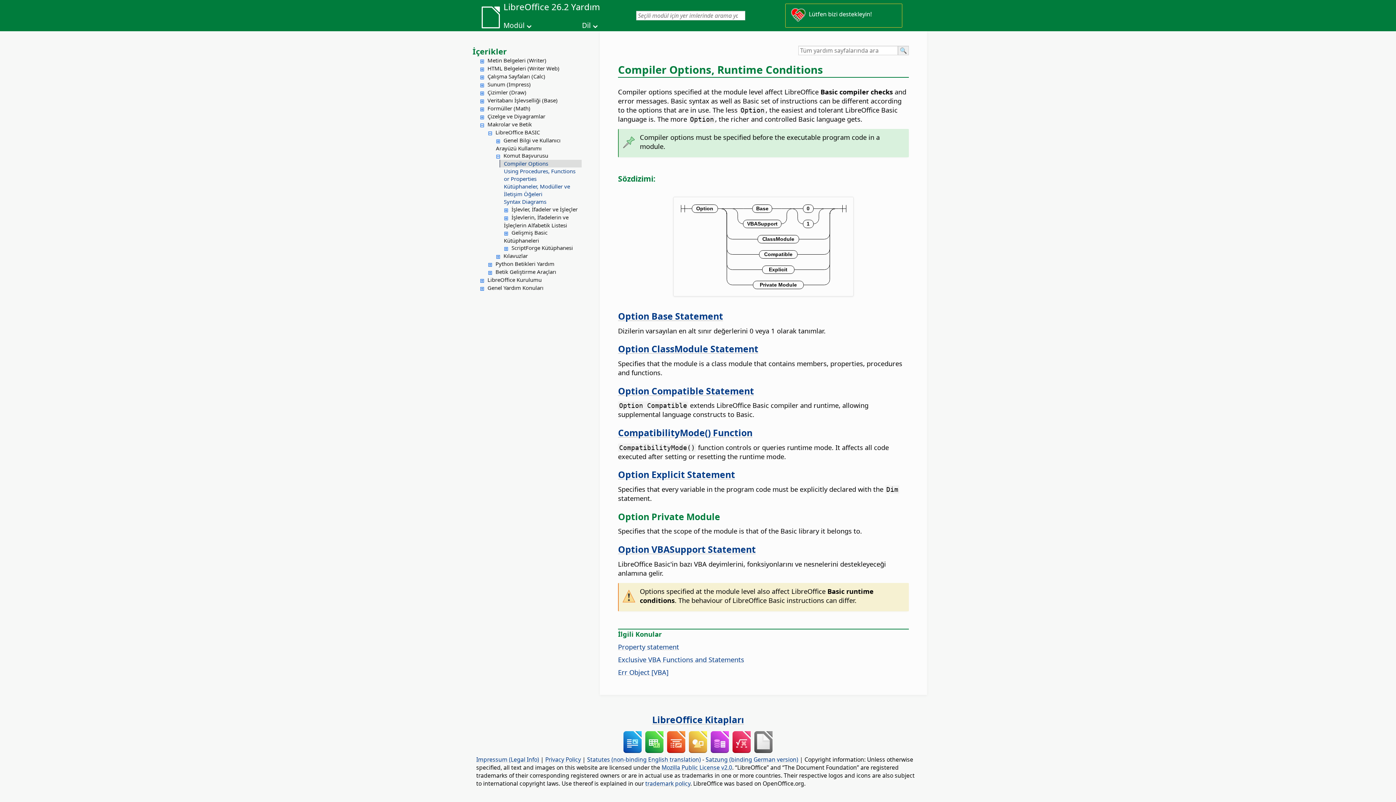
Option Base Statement (670, 316)
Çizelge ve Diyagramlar (516, 116)
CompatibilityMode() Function (685, 432)
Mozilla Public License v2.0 (697, 767)
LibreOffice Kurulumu (515, 279)
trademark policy (667, 783)
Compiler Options (526, 163)
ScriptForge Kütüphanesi (542, 247)
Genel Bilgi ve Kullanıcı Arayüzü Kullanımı (528, 144)
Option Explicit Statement (676, 474)
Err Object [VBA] (643, 672)
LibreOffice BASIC (518, 132)
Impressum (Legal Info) (507, 759)
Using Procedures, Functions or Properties (539, 174)
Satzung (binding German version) (752, 759)
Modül (514, 25)
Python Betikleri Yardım (525, 263)
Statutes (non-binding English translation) (644, 759)
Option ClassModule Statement (688, 349)
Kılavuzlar (516, 255)
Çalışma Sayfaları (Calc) (516, 76)
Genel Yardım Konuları (515, 287)
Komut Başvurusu (526, 155)
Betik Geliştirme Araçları (526, 271)
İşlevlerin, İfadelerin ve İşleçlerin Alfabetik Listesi (536, 221)
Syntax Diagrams (525, 201)
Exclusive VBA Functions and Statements (681, 659)
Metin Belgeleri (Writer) (517, 60)
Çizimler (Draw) (507, 92)
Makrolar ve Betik (510, 124)
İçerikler (490, 51)
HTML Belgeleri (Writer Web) (523, 68)
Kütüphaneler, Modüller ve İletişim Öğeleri (537, 190)
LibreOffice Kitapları (698, 719)
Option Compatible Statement (686, 391)
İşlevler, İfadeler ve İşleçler (545, 209)
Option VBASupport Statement (687, 549)
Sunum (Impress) (509, 84)
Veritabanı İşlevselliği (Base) (523, 100)
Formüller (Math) (509, 108)
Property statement (648, 646)
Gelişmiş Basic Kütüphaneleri (525, 236)
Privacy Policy (563, 759)
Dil (586, 25)
